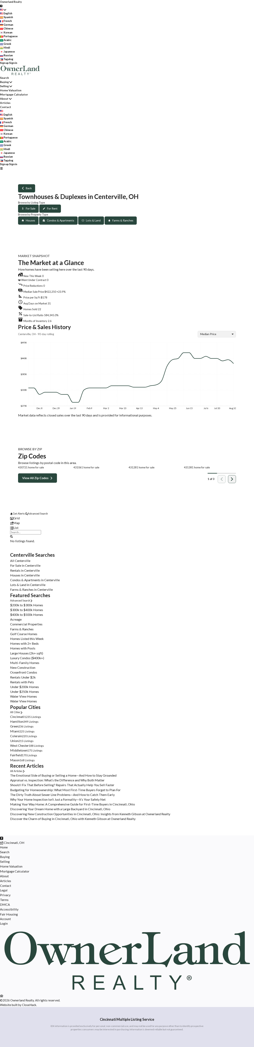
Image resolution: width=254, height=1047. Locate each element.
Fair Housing (9, 914)
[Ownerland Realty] (127, 991)
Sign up (4, 62)
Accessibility (9, 909)
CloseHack (29, 1005)
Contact (5, 107)
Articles (5, 102)
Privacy (5, 895)
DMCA (5, 904)
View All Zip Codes (35, 478)
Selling (4, 86)
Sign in (13, 62)
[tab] (127, 518)
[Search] (11, 536)
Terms (4, 900)
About (4, 98)
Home (4, 847)
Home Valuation (10, 90)
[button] (127, 291)
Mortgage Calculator (14, 94)
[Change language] (3, 9)
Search (4, 77)
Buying (4, 82)
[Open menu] (1, 168)
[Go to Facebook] (1, 5)
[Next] (232, 479)
